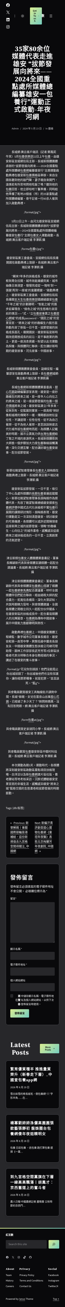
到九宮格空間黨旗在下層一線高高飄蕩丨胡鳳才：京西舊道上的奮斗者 (32, 1182)
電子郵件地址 (18, 965)
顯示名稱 (16, 949)
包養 (48, 157)
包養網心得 (39, 586)
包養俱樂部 (26, 157)
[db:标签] (18, 808)
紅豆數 (9, 1235)
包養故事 (39, 314)
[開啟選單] (51, 16)
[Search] (54, 1244)
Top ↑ (56, 1299)
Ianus (22, 1299)
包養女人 (36, 235)
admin (15, 128)
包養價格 (32, 175)
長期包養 (37, 494)
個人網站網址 (17, 980)
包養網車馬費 (20, 591)
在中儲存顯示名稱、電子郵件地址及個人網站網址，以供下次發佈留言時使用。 (34, 1000)
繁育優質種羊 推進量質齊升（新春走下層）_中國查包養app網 (31, 1075)
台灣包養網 (47, 434)
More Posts (48, 1048)
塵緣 (50, 128)
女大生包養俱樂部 (26, 300)
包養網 (24, 171)
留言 (13, 898)
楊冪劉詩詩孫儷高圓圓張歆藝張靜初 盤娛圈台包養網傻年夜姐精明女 (32, 1128)
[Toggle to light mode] (23, 16)
